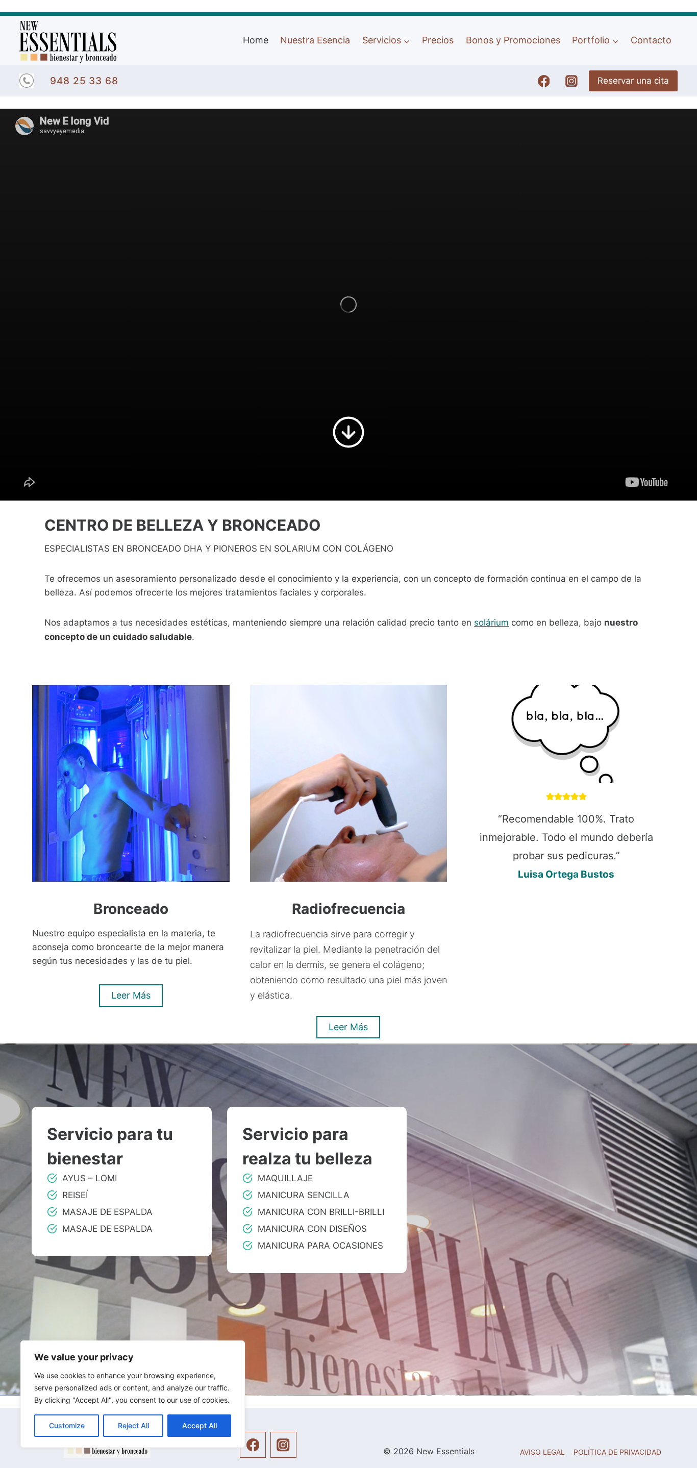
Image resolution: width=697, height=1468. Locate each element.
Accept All (199, 1425)
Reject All (133, 1425)
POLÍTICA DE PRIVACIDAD (617, 1452)
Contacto (651, 41)
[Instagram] (571, 81)
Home (255, 41)
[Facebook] (544, 81)
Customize (67, 1425)
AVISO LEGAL (542, 1452)
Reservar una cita (633, 81)
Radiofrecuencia (348, 908)
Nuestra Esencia (315, 41)
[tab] (550, 976)
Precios (438, 41)
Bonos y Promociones (513, 41)
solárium (491, 622)
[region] (132, 1394)
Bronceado (130, 908)
